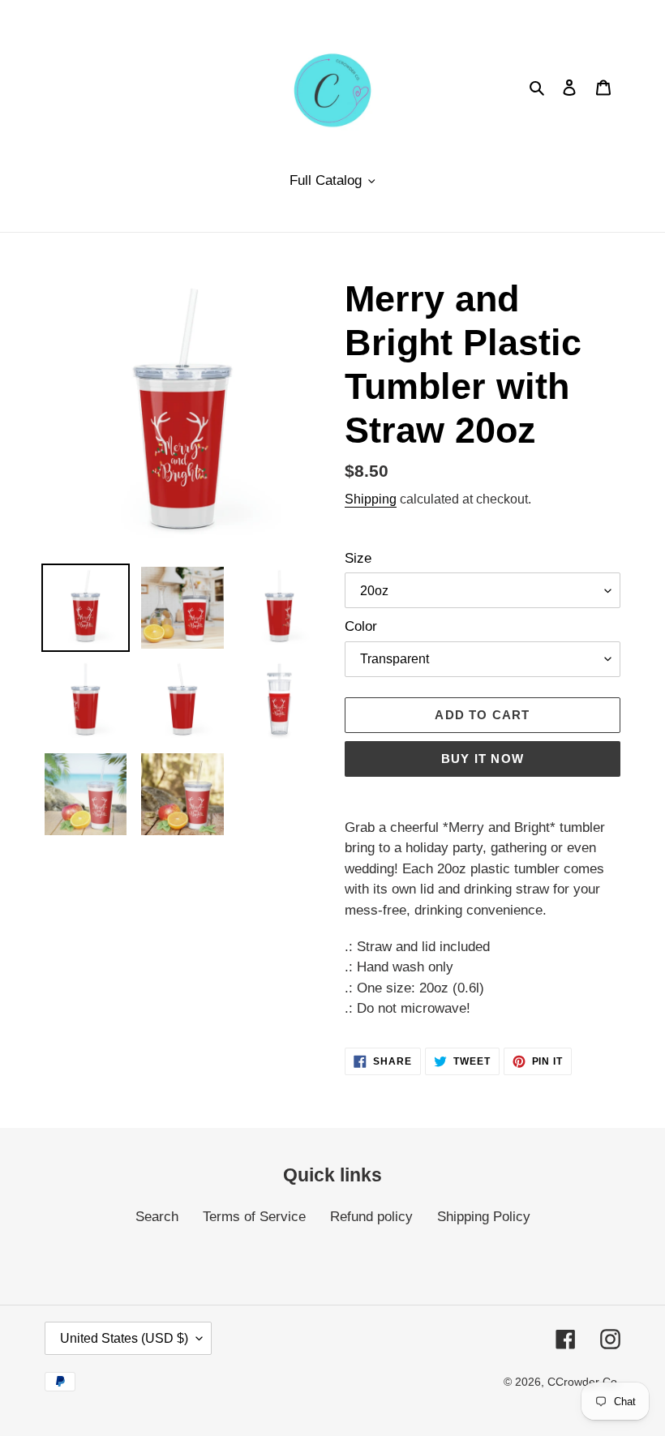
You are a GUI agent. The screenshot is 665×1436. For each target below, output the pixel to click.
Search (156, 1216)
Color (361, 626)
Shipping (371, 499)
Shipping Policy (483, 1216)
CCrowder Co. (583, 1381)
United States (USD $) (124, 1338)
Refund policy (371, 1216)
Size (358, 558)
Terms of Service (254, 1216)
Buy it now (482, 758)
